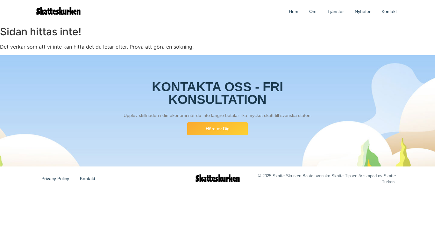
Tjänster (335, 11)
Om (313, 11)
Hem (293, 11)
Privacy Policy (55, 178)
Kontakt (389, 11)
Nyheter (363, 11)
